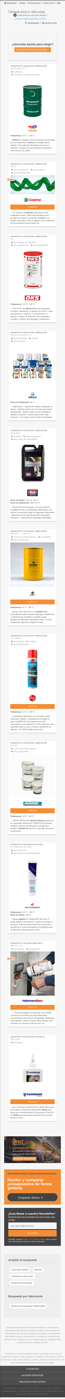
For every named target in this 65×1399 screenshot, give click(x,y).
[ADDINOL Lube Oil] (32, 803)
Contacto (32, 207)
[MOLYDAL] (32, 697)
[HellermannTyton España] (32, 1000)
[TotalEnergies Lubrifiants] (32, 127)
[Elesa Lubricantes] (32, 394)
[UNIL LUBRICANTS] (32, 492)
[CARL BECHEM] (32, 593)
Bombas (38, 1270)
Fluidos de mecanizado (21, 1283)
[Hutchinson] (32, 905)
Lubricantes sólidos (20, 1270)
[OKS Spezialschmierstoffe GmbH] (32, 297)
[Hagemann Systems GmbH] (32, 1094)
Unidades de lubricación (22, 1276)
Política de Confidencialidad (34, 1239)
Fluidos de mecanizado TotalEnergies (28, 1306)
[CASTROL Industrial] (32, 199)
